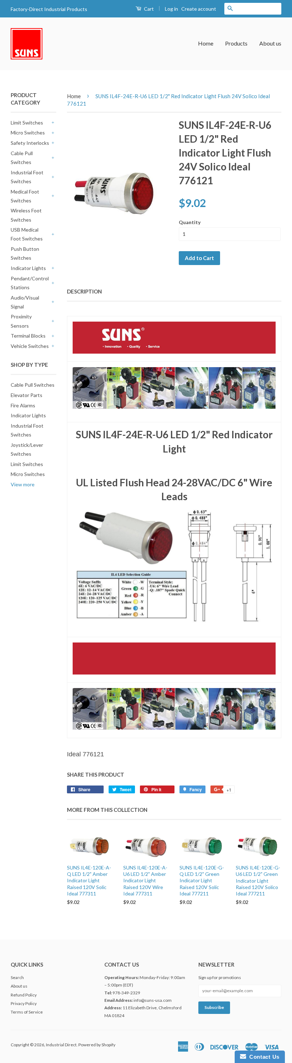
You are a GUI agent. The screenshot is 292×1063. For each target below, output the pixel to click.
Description (84, 291)
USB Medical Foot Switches (27, 234)
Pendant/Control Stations (30, 282)
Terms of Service (27, 1012)
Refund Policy (24, 995)
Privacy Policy (24, 1003)
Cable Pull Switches (22, 157)
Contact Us (263, 1057)
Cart (148, 9)
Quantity (189, 222)
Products (236, 43)
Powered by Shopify (96, 1044)
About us (270, 43)
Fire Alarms (23, 405)
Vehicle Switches (30, 346)
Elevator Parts (26, 395)
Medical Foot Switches (25, 196)
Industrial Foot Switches (27, 176)
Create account (198, 9)
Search (17, 977)
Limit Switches (27, 123)
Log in (171, 9)
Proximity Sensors (21, 320)
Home (205, 43)
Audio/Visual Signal (25, 302)
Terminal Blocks (28, 336)
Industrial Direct (61, 1044)
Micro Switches (28, 132)
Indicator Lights (28, 268)
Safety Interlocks (30, 143)
